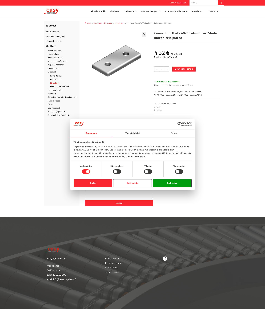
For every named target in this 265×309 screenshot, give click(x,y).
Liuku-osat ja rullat (55, 90)
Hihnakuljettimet (53, 41)
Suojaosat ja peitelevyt (57, 111)
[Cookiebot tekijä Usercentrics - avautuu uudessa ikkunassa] (179, 124)
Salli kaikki (172, 183)
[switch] (117, 171)
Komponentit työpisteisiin (58, 61)
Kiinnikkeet (50, 46)
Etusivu (88, 23)
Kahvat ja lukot (53, 54)
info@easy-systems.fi (64, 279)
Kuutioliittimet (55, 79)
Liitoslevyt (54, 83)
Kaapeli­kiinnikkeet (55, 50)
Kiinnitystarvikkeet (55, 57)
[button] (144, 34)
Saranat (51, 104)
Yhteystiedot (111, 267)
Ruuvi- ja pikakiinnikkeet (59, 86)
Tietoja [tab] (174, 133)
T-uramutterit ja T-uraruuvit (58, 115)
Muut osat (52, 93)
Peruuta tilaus (112, 272)
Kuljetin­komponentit (55, 64)
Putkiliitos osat (54, 100)
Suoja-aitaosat (54, 107)
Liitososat (52, 71)
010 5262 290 (58, 275)
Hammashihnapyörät (55, 36)
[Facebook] (165, 258)
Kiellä (93, 183)
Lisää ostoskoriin (184, 69)
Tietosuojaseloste (114, 263)
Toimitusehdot (112, 258)
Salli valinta (132, 183)
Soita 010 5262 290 (178, 2)
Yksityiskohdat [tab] (132, 133)
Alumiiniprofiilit (52, 31)
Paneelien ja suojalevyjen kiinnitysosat (63, 97)
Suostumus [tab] (91, 133)
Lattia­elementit (53, 68)
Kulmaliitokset (55, 75)
